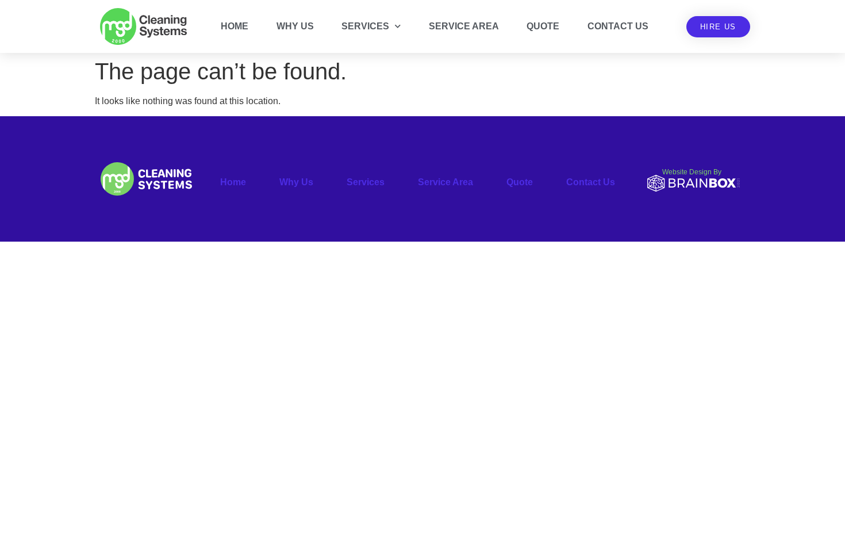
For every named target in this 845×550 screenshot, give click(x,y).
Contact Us (617, 26)
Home (234, 26)
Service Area (464, 26)
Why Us (295, 26)
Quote (543, 26)
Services (365, 26)
